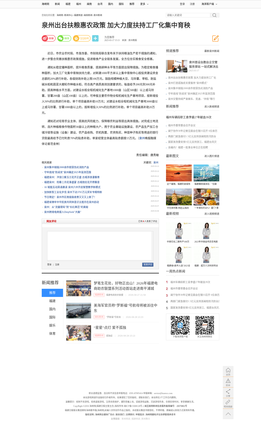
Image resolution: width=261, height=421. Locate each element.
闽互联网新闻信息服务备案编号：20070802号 (166, 406)
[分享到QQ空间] (82, 38)
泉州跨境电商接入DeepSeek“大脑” (62, 212)
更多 (142, 4)
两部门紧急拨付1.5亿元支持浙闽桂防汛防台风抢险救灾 (195, 302)
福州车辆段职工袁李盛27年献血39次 (188, 117)
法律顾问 (130, 414)
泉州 (142, 138)
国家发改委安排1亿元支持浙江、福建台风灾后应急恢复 (195, 308)
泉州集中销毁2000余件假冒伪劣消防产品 (66, 167)
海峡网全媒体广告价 (104, 414)
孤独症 (109, 336)
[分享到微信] (64, 38)
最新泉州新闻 (211, 51)
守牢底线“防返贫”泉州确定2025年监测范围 (67, 172)
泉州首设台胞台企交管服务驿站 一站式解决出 (203, 64)
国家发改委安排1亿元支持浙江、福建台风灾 (192, 142)
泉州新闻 (98, 15)
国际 (121, 4)
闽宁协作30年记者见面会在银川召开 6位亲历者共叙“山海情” (195, 295)
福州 (78, 4)
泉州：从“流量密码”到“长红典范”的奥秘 (66, 207)
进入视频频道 (211, 213)
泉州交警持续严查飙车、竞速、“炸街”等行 (191, 99)
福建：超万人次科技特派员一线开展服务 (206, 265)
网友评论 (51, 221)
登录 (49, 264)
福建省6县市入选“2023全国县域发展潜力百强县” (178, 265)
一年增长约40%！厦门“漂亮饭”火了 (206, 208)
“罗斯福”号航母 (113, 317)
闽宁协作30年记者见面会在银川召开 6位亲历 (192, 131)
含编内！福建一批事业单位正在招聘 (188, 147)
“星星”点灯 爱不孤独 (110, 328)
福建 (68, 4)
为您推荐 (109, 37)
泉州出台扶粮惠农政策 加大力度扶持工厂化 (192, 77)
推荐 (131, 4)
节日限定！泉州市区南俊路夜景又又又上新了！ (70, 197)
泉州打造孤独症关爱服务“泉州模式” (188, 83)
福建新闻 (99, 295)
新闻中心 (68, 15)
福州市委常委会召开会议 (181, 125)
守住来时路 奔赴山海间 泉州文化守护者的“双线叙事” (178, 208)
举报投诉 (140, 414)
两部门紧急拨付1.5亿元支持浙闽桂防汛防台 (192, 136)
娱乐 (52, 325)
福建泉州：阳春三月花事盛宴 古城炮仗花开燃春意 (72, 182)
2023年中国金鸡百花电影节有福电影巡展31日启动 (206, 242)
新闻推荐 (50, 282)
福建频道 (78, 15)
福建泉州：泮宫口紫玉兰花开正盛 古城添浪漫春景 (72, 177)
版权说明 (89, 414)
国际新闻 (99, 317)
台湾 (99, 4)
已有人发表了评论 (147, 221)
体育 (52, 333)
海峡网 (45, 4)
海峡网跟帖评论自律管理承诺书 (160, 414)
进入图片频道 (211, 156)
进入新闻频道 (211, 106)
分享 (95, 38)
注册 (192, 4)
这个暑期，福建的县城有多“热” (178, 184)
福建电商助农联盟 (114, 295)
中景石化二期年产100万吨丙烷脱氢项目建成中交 (178, 242)
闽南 (89, 4)
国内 (110, 4)
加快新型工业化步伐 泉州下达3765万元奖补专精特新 (73, 192)
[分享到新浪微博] (49, 38)
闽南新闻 (88, 15)
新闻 (57, 4)
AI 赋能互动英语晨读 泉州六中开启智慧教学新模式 (72, 187)
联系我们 (120, 414)
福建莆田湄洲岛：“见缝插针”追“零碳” (205, 184)
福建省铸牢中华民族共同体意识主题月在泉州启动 (71, 202)
